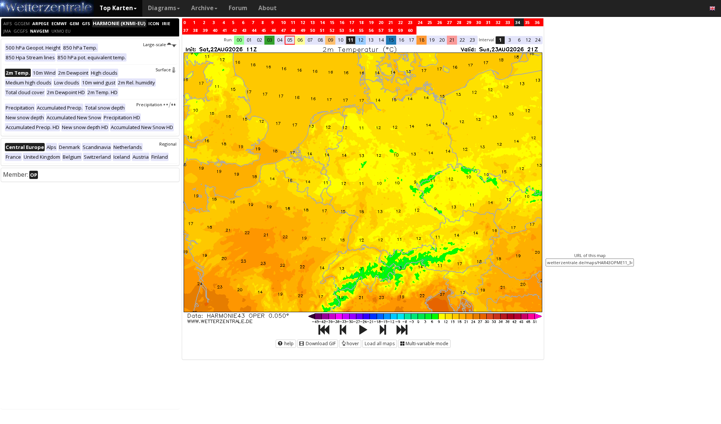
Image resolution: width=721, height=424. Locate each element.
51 (322, 30)
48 (293, 30)
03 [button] (269, 40)
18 (361, 22)
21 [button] (452, 40)
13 (312, 22)
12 (302, 22)
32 (498, 22)
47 (283, 30)
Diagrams (162, 8)
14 (322, 22)
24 (420, 22)
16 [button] (401, 40)
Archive (202, 8)
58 (390, 30)
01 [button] (249, 40)
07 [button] (310, 40)
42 (234, 30)
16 (341, 22)
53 (341, 30)
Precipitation (149, 104)
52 (332, 30)
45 (263, 30)
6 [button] (519, 40)
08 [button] (320, 40)
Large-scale (154, 44)
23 (410, 22)
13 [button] (371, 40)
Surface (163, 69)
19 (371, 22)
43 (244, 30)
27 (449, 22)
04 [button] (279, 40)
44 (254, 30)
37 (185, 30)
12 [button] (361, 40)
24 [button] (537, 40)
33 (507, 22)
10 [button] (340, 40)
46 (273, 30)
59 (400, 30)
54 (351, 30)
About (267, 8)
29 (468, 22)
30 (478, 22)
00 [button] (239, 40)
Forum (238, 8)
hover (353, 343)
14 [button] (381, 40)
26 (439, 22)
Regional (167, 144)
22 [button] (462, 40)
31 (488, 22)
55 (361, 30)
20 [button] (442, 40)
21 (390, 22)
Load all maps (380, 343)
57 (381, 30)
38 (195, 30)
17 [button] (411, 40)
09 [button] (330, 40)
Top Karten (116, 8)
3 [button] (509, 40)
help (288, 343)
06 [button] (300, 40)
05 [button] (290, 40)
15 (332, 22)
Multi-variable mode (427, 343)
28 (459, 22)
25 (429, 22)
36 (537, 22)
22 (400, 22)
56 (371, 30)
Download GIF (320, 343)
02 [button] (259, 40)
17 (351, 22)
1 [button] (500, 40)
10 (283, 22)
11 (293, 22)
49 (302, 30)
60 (410, 30)
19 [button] (431, 40)
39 (205, 30)
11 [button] (350, 40)
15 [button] (391, 40)
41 (224, 30)
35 (527, 22)
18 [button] (421, 40)
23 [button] (472, 40)
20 (381, 22)
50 (312, 30)
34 (517, 22)
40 (215, 30)
